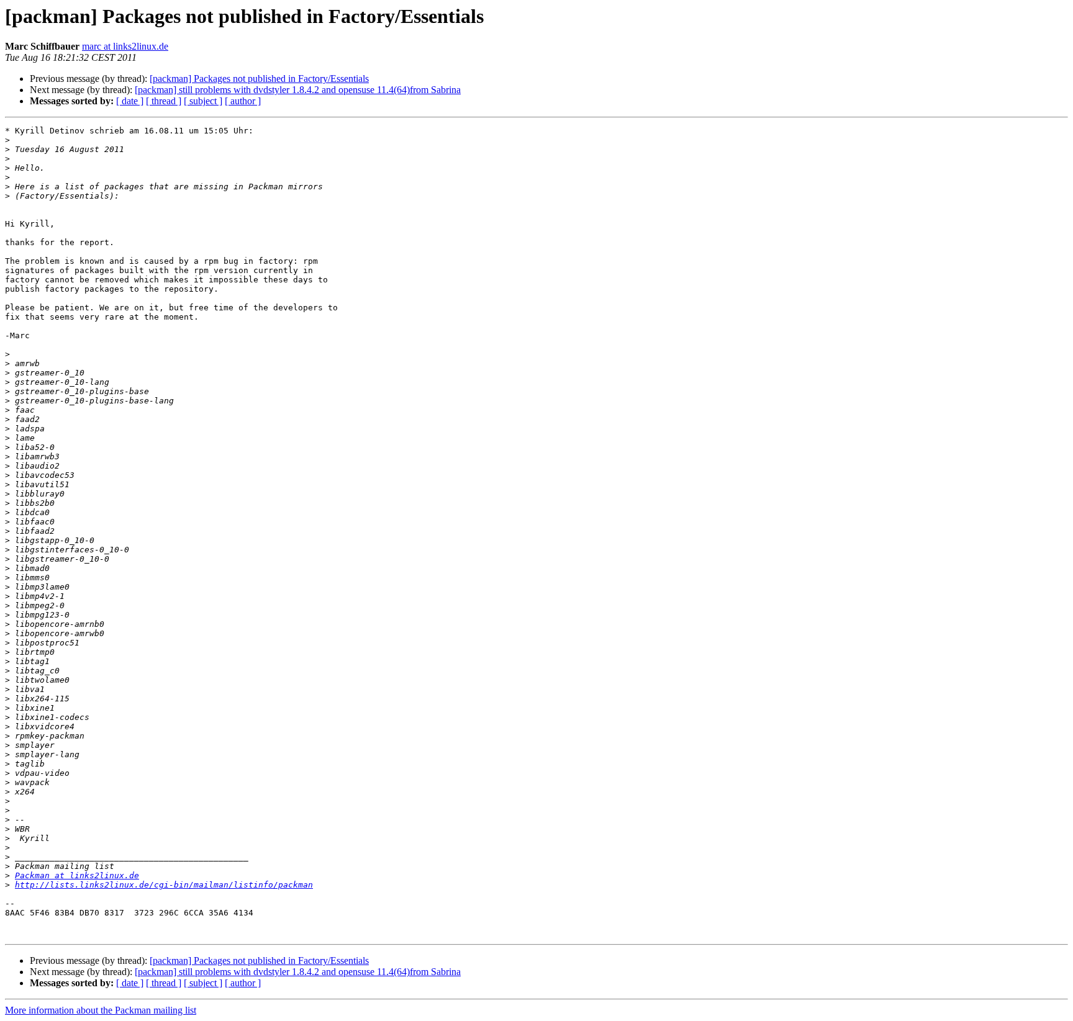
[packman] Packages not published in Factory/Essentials (259, 78)
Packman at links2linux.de (77, 875)
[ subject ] (203, 101)
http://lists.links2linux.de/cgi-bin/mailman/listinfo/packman (164, 884)
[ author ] (243, 101)
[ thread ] (163, 101)
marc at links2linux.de (125, 46)
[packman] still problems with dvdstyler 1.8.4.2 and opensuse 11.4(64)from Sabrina (298, 89)
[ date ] (129, 101)
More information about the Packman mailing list (100, 1010)
